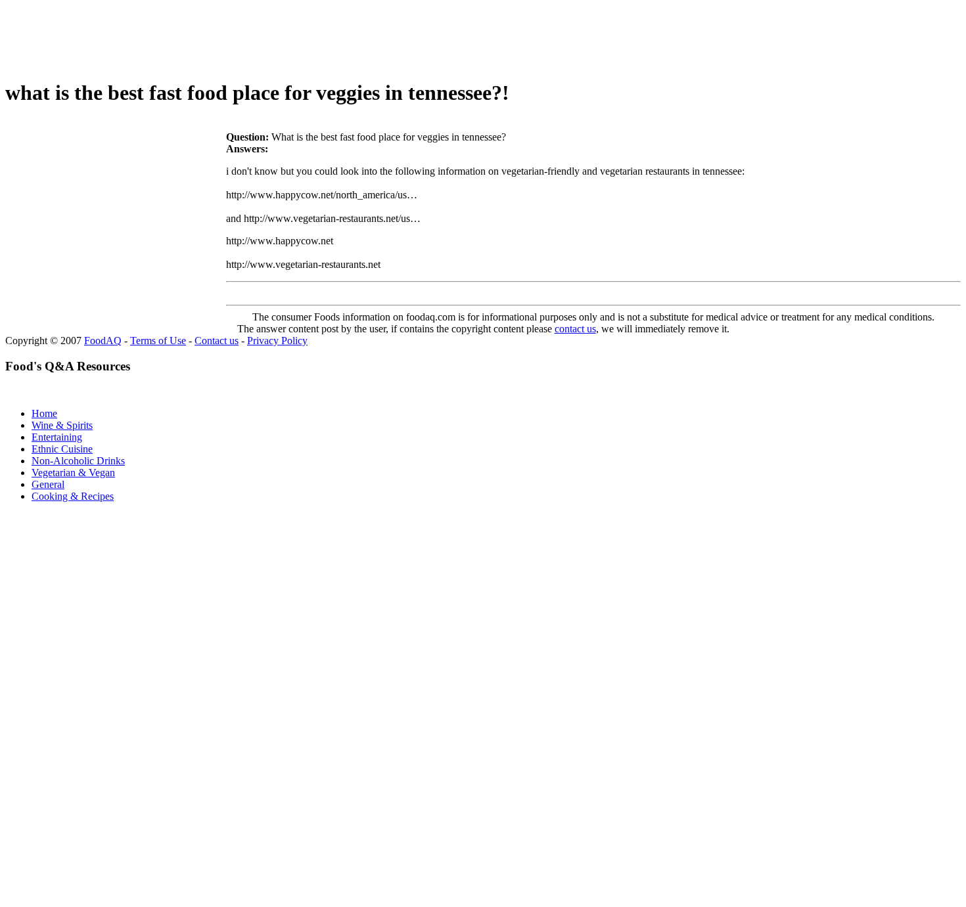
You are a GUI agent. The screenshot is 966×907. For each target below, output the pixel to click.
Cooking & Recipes (73, 496)
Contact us (217, 340)
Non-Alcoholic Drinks (78, 460)
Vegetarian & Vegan (73, 472)
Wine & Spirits (62, 425)
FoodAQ (103, 340)
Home (44, 413)
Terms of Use (158, 340)
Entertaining (57, 437)
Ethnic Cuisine (62, 448)
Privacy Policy (277, 340)
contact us (575, 328)
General (48, 484)
